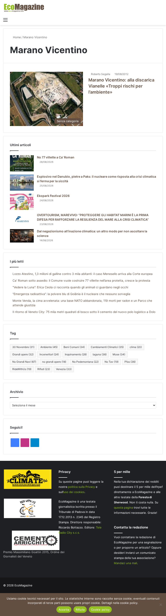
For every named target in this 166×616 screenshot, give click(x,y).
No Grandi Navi (24, 361)
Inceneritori (49, 354)
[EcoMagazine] (23, 7)
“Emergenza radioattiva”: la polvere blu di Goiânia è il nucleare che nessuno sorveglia (71, 294)
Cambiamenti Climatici (107, 347)
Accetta (64, 609)
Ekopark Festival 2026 (53, 196)
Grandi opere (23, 354)
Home (16, 37)
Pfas (130, 361)
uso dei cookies (74, 492)
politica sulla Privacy (81, 486)
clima (136, 347)
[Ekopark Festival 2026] (22, 202)
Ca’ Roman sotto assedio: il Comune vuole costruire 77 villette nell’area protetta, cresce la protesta (81, 280)
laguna (100, 354)
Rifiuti (43, 369)
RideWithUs (21, 369)
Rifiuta (80, 609)
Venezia (64, 369)
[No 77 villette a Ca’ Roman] (22, 163)
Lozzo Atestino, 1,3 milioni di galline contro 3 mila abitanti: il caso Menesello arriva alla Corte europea (83, 274)
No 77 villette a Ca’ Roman (55, 157)
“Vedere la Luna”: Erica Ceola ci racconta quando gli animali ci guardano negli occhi (70, 287)
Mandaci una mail (125, 563)
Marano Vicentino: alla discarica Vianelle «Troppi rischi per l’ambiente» (121, 86)
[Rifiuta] (160, 604)
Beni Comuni (74, 347)
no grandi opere (54, 361)
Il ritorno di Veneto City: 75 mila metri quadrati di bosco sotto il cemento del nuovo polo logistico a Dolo (84, 312)
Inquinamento (76, 354)
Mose (119, 354)
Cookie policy (100, 609)
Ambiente (48, 347)
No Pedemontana (85, 361)
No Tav (111, 361)
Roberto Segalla (100, 74)
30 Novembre (23, 347)
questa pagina (123, 507)
